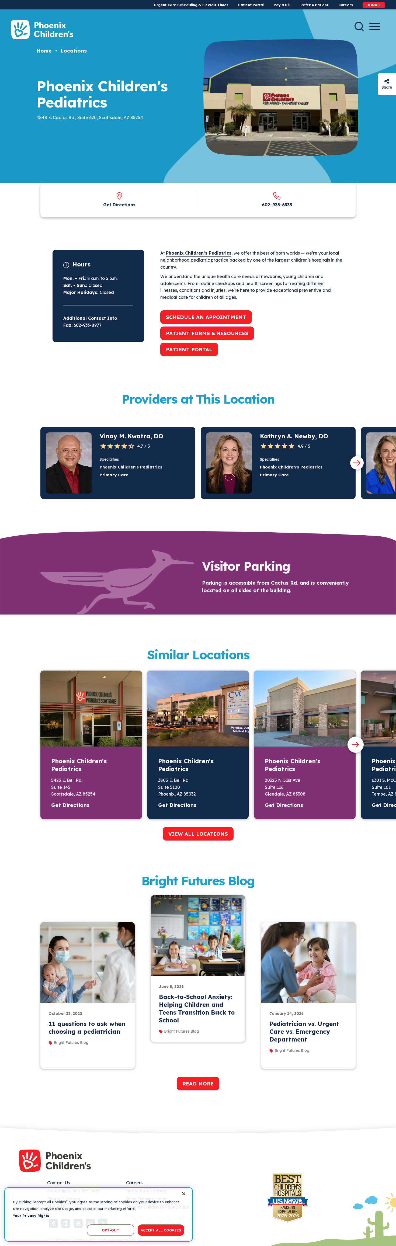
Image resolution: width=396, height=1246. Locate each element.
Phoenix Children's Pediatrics (79, 765)
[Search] (359, 26)
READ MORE (198, 1083)
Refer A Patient (314, 5)
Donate (373, 5)
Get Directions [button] (70, 805)
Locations (73, 50)
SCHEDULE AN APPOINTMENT (206, 317)
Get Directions (119, 204)
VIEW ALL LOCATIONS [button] (198, 834)
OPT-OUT (110, 1230)
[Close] (184, 1194)
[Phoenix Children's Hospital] (42, 29)
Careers (345, 5)
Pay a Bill (282, 5)
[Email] (387, 81)
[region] (98, 1214)
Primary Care (114, 474)
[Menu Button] (374, 26)
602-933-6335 (277, 204)
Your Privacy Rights (31, 1215)
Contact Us (58, 1182)
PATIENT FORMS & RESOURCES (207, 333)
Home (44, 50)
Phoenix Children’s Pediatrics (198, 253)
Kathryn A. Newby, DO (294, 436)
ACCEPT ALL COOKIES (161, 1230)
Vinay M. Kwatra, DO (131, 436)
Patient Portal (251, 5)
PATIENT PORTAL (189, 349)
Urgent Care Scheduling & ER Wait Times (191, 5)
